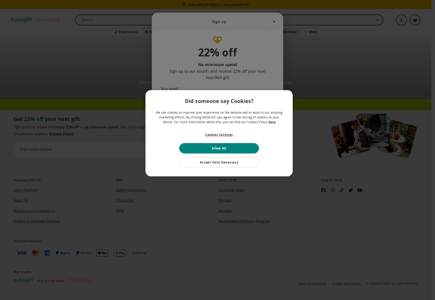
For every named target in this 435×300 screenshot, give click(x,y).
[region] (219, 133)
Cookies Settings (219, 134)
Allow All (219, 148)
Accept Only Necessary (219, 162)
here (272, 122)
